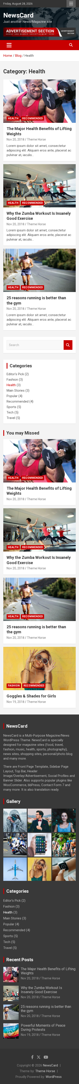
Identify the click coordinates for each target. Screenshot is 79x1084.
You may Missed (22, 433)
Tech (10, 412)
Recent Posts (19, 959)
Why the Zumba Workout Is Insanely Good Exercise (41, 990)
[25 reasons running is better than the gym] (39, 270)
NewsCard (18, 15)
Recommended (32, 118)
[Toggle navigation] (9, 45)
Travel (11, 418)
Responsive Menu (71, 3)
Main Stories (16, 390)
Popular (12, 396)
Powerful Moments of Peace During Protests (43, 1027)
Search (68, 345)
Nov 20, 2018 (15, 139)
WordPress (54, 1077)
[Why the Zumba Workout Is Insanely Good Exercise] (39, 186)
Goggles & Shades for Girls (31, 696)
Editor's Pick (15, 374)
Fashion (12, 380)
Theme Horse (36, 139)
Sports (11, 407)
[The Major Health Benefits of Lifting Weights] (39, 101)
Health (13, 118)
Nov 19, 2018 (15, 702)
